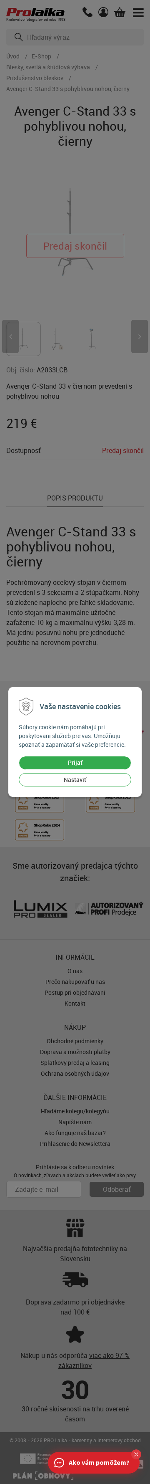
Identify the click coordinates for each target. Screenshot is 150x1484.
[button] (136, 1454)
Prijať (75, 762)
